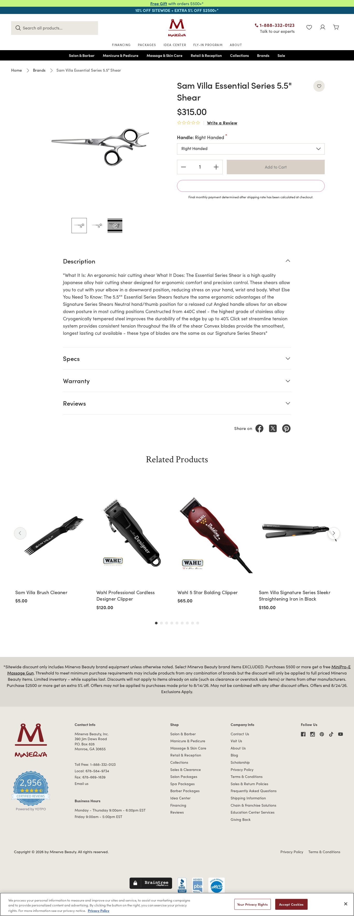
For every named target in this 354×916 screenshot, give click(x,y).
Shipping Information (248, 798)
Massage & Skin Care (188, 748)
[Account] (322, 27)
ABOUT (236, 45)
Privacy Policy (242, 769)
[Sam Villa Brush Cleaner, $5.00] (54, 534)
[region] (177, 904)
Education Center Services (252, 812)
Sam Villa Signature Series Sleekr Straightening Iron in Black (294, 595)
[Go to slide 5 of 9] (177, 623)
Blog (234, 755)
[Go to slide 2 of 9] (161, 623)
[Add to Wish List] (319, 86)
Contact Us (240, 733)
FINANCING (121, 45)
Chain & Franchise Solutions (253, 805)
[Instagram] (312, 734)
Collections (179, 762)
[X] (273, 428)
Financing (178, 805)
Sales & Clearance (185, 769)
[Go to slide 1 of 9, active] (156, 623)
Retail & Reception (185, 755)
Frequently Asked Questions (254, 790)
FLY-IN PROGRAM (208, 45)
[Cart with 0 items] (336, 27)
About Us (238, 748)
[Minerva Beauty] (177, 28)
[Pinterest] (286, 428)
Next (334, 533)
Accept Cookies (291, 904)
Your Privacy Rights (252, 904)
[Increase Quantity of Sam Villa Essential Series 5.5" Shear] (216, 167)
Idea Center (180, 798)
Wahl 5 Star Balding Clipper (208, 592)
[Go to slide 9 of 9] (197, 623)
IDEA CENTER (175, 45)
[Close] (345, 904)
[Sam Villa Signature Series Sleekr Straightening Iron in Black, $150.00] (297, 534)
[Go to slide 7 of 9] (187, 623)
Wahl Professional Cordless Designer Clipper (125, 595)
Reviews (177, 812)
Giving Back (241, 819)
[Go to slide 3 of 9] (166, 623)
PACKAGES (147, 45)
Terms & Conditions (247, 776)
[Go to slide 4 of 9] (172, 623)
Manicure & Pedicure (187, 740)
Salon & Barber (183, 733)
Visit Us (236, 740)
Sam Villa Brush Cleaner (41, 592)
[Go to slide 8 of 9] (192, 623)
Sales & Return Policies (249, 783)
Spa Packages (182, 783)
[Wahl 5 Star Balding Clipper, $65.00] (216, 534)
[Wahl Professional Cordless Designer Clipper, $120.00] (135, 534)
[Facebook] (259, 428)
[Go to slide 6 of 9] (182, 623)
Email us (81, 783)
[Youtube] (340, 734)
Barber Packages (185, 790)
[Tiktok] (331, 734)
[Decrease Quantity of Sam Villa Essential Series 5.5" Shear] (183, 167)
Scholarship (240, 762)
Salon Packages (183, 776)
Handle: (200, 137)
